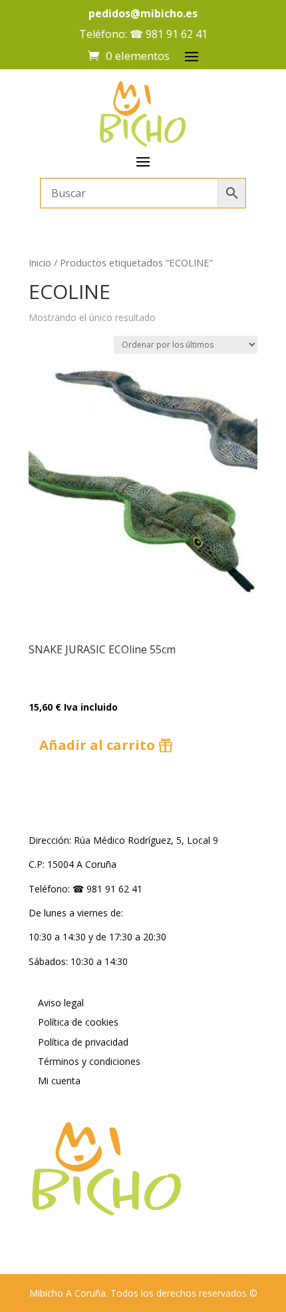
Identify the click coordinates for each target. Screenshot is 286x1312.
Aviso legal (61, 1002)
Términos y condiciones (89, 1061)
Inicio (40, 262)
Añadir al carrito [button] (97, 745)
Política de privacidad (83, 1042)
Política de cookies (78, 1022)
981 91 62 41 (177, 34)
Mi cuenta (59, 1080)
